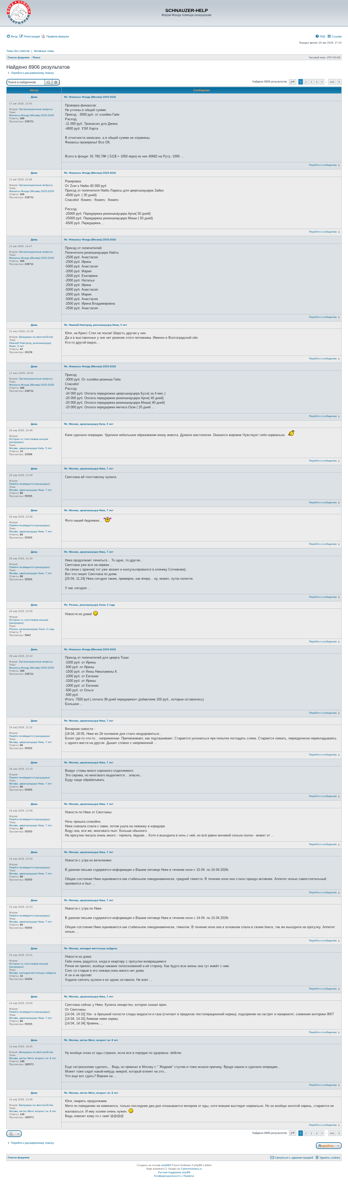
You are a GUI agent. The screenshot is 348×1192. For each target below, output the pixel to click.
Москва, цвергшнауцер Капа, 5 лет (30, 448)
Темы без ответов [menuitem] (18, 50)
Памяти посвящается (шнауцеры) (29, 483)
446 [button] (332, 82)
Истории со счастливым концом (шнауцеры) (28, 440)
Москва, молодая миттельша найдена (32, 972)
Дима (34, 97)
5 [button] (322, 82)
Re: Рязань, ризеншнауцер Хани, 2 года (89, 604)
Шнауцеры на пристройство (36, 336)
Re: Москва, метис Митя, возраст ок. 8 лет (91, 1040)
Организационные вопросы (36, 109)
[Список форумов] (18, 12)
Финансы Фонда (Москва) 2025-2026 (31, 115)
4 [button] (316, 82)
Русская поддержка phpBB (174, 1172)
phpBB (166, 1165)
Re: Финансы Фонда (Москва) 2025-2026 (90, 97)
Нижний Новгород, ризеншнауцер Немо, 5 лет (30, 344)
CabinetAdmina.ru (191, 1168)
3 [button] (311, 82)
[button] (292, 82)
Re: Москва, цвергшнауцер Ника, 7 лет (88, 468)
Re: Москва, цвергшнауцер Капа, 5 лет (88, 424)
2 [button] (306, 82)
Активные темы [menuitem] (44, 50)
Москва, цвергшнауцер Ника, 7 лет (30, 490)
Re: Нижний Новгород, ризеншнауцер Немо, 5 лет (95, 324)
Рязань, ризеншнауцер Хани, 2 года (31, 629)
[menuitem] (11, 36)
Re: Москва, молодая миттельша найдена (90, 948)
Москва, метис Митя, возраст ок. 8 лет (32, 1058)
